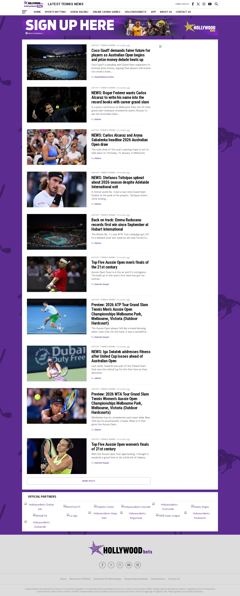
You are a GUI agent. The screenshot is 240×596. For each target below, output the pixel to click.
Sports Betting (55, 12)
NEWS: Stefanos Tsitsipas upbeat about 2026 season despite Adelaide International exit (120, 182)
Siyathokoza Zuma (104, 77)
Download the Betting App (107, 579)
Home (37, 12)
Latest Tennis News (103, 45)
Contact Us (183, 12)
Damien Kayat (102, 284)
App (153, 12)
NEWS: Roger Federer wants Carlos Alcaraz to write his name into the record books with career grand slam (120, 97)
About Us (166, 12)
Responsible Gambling (135, 579)
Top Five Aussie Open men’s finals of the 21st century (120, 264)
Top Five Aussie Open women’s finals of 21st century (120, 446)
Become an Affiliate (80, 579)
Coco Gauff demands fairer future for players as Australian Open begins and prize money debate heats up (120, 55)
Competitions (158, 579)
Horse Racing (79, 12)
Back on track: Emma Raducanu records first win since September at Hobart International (119, 224)
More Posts (88, 480)
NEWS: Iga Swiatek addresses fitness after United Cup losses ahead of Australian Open (120, 356)
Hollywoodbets (135, 12)
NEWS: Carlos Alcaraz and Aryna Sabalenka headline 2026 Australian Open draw (119, 140)
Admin (98, 119)
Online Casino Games (106, 12)
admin (98, 378)
